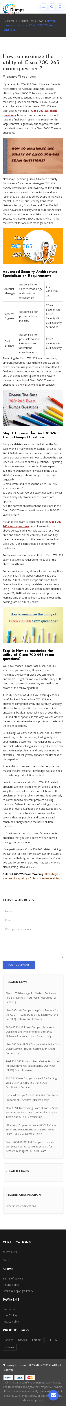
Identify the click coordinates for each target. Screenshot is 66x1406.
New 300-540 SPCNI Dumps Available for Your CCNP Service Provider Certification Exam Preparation (33, 1049)
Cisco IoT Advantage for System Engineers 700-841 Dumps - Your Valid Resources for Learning (31, 997)
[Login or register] (60, 6)
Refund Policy (11, 1284)
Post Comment (18, 964)
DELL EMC (53, 1340)
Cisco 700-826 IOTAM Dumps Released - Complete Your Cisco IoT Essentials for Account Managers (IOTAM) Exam (30, 1146)
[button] (44, 6)
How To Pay (10, 1315)
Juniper (9, 1340)
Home (10, 21)
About (6, 1260)
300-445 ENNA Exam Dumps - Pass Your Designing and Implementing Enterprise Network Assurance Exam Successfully (30, 1032)
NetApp (22, 1340)
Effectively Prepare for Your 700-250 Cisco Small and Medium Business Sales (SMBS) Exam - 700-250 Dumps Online (31, 1129)
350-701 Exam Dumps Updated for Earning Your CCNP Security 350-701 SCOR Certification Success (31, 1083)
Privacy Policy (11, 1321)
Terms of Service (13, 1278)
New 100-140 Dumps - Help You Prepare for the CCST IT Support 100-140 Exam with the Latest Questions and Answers (32, 1014)
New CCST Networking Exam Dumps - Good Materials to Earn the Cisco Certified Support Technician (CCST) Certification (32, 1112)
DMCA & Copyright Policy (18, 1291)
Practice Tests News (31, 21)
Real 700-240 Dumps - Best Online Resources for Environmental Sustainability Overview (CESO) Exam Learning (33, 1066)
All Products (10, 1252)
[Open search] (52, 6)
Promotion (9, 1309)
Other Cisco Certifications (21, 1206)
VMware (9, 1347)
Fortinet (36, 1340)
